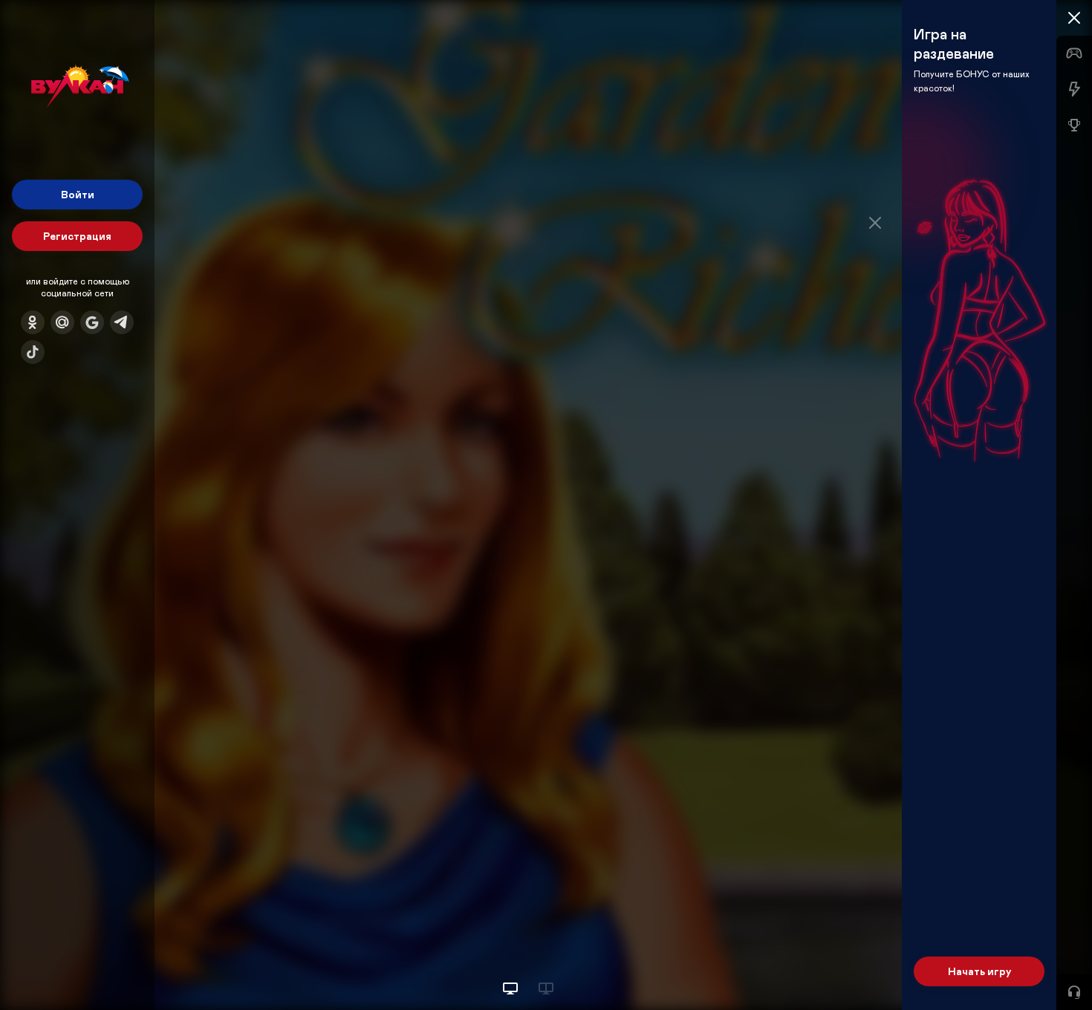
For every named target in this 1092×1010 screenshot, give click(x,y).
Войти (77, 194)
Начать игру (979, 971)
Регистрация (77, 236)
